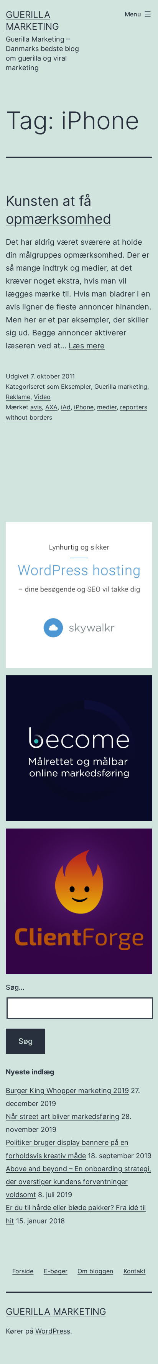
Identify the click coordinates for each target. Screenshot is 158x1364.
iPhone (84, 407)
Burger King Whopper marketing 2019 (67, 1091)
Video (42, 397)
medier (107, 407)
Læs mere (87, 345)
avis (36, 407)
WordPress (52, 1331)
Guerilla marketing (120, 386)
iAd (66, 407)
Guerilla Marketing (56, 1311)
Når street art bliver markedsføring (62, 1116)
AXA (51, 407)
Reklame (18, 397)
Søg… (15, 987)
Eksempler (76, 386)
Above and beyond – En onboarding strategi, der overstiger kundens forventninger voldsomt (78, 1182)
